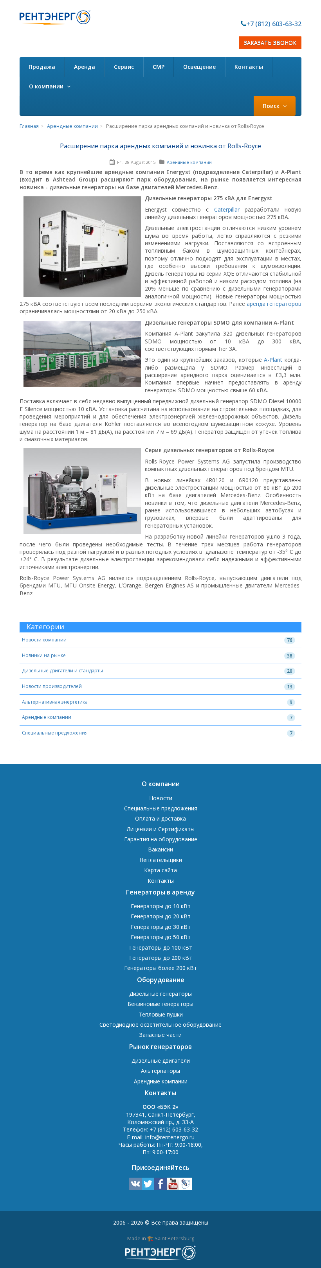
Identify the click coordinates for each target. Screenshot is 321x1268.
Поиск (272, 106)
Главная (29, 126)
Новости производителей (52, 686)
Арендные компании (72, 126)
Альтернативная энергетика (55, 702)
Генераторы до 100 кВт (160, 947)
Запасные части (160, 1034)
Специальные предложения (55, 732)
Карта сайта (160, 870)
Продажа (42, 66)
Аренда (84, 66)
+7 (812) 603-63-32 (273, 24)
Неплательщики (160, 860)
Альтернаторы (160, 1070)
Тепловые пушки (161, 1014)
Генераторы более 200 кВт (160, 968)
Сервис (124, 66)
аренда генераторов (274, 303)
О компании (47, 86)
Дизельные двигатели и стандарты (62, 670)
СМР (158, 66)
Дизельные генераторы (160, 993)
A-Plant (273, 359)
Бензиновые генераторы (160, 1004)
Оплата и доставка (160, 818)
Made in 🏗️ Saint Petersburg (160, 1238)
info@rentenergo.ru (170, 1137)
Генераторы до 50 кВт (161, 937)
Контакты (248, 66)
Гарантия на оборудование (160, 839)
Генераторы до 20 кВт (161, 916)
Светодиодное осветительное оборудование (160, 1024)
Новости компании (44, 639)
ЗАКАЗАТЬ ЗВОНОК (270, 43)
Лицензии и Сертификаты (161, 829)
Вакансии (160, 849)
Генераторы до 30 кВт (161, 926)
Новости (160, 798)
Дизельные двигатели (161, 1060)
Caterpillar (227, 209)
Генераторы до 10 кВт (161, 906)
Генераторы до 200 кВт (160, 957)
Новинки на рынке (44, 655)
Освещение (199, 66)
